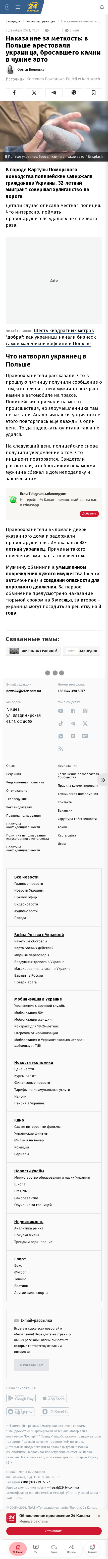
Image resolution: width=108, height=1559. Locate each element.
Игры (62, 844)
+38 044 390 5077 (71, 691)
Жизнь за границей (41, 21)
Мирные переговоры (31, 955)
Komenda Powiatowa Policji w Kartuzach (63, 79)
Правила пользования (23, 815)
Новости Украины (29, 890)
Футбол (20, 1272)
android (21, 1398)
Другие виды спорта (31, 1293)
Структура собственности (77, 819)
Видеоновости (26, 904)
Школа (19, 1184)
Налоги (20, 1096)
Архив (62, 827)
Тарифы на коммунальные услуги (42, 1089)
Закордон (13, 21)
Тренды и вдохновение (33, 1242)
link (60, 710)
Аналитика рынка (28, 1228)
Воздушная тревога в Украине (39, 962)
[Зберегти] (93, 93)
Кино (19, 1120)
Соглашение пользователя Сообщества (78, 776)
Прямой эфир (25, 897)
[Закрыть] (98, 1516)
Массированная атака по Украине (42, 969)
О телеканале (16, 790)
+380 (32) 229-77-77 (35, 1482)
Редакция (13, 774)
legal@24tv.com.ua (64, 1487)
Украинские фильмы (31, 1133)
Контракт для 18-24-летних (36, 1026)
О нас (10, 766)
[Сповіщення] (102, 7)
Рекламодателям (19, 807)
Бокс (18, 1265)
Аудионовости (26, 911)
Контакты (65, 802)
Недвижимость (28, 1221)
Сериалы (21, 1154)
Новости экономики (33, 1062)
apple (55, 1398)
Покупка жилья (26, 1235)
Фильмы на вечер (29, 1140)
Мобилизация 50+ (28, 1012)
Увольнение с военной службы (40, 1006)
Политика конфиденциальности (23, 825)
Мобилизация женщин (33, 1019)
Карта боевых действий (33, 948)
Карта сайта (67, 835)
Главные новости (28, 884)
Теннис (20, 1279)
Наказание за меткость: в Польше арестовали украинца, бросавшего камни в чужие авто (81, 21)
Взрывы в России (28, 975)
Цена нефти (24, 1069)
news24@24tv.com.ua (23, 691)
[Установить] (54, 1524)
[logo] (33, 7)
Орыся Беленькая (31, 69)
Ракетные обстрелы (30, 941)
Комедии (21, 1147)
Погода (20, 918)
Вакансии (65, 810)
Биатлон (21, 1286)
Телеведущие (16, 799)
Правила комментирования (79, 785)
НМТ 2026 (22, 1191)
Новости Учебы (29, 1171)
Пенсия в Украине (29, 1103)
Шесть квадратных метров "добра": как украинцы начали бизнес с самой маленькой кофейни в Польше (51, 337)
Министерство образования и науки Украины (52, 1177)
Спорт (20, 1258)
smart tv (21, 1411)
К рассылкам (31, 1365)
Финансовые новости (32, 1083)
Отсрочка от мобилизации (36, 1033)
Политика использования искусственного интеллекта (27, 837)
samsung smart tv (55, 1411)
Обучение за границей (33, 1205)
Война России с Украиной (39, 934)
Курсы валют (25, 1076)
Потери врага (25, 982)
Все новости (26, 877)
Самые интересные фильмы (37, 1127)
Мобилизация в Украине (38, 999)
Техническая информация (78, 794)
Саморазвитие (26, 1198)
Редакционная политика (25, 782)
